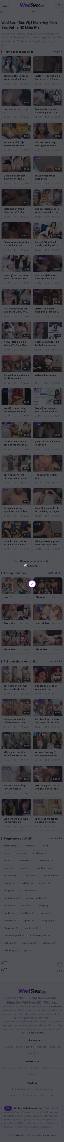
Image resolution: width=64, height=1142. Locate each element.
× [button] (32, 583)
